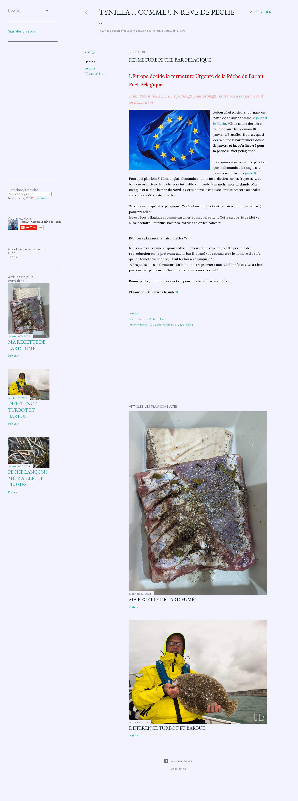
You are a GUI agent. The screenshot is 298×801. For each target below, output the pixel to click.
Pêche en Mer (94, 74)
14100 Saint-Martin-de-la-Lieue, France (170, 324)
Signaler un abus (22, 31)
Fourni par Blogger (181, 760)
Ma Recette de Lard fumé (161, 599)
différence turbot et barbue (167, 728)
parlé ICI (251, 173)
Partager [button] (90, 52)
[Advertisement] (198, 366)
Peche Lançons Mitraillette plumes (28, 478)
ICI (178, 292)
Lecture (89, 68)
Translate (40, 198)
